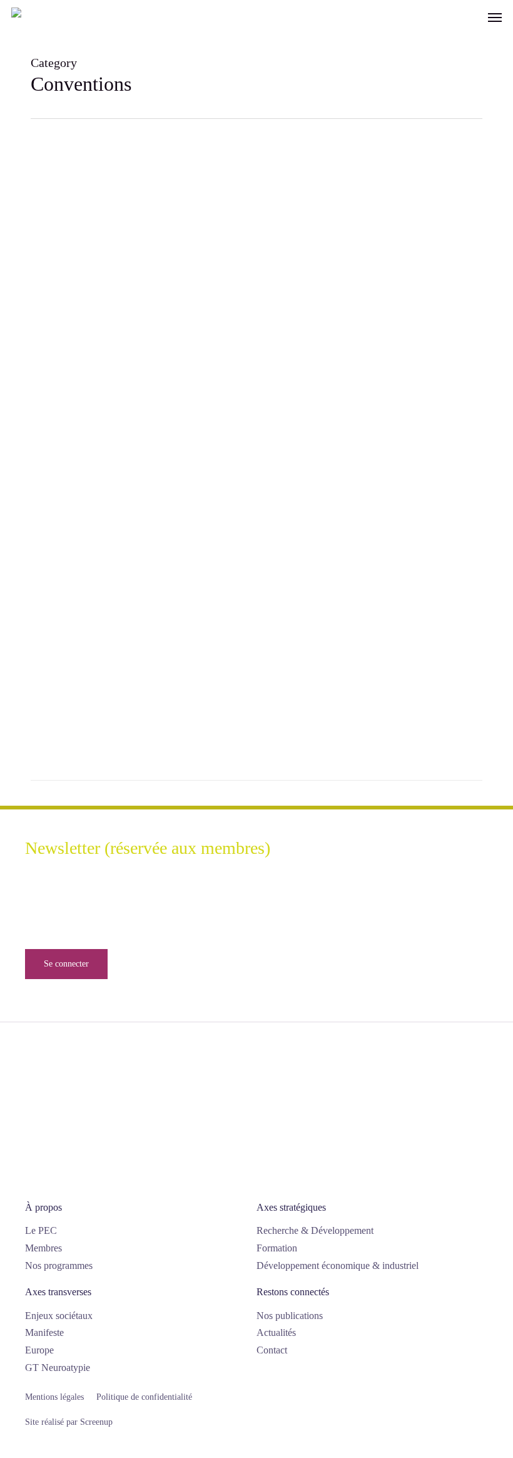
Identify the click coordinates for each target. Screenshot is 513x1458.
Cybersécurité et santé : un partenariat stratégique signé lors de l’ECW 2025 (133, 297)
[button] (495, 17)
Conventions (60, 336)
